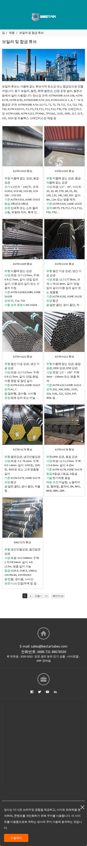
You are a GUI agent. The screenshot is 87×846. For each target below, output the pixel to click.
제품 (12, 33)
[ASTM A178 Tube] (64, 425)
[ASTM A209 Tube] (22, 239)
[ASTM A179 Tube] (22, 425)
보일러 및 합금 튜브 (31, 33)
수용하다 (16, 838)
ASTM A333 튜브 (22, 171)
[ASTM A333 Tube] (22, 146)
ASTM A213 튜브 (64, 356)
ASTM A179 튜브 (22, 449)
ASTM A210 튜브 (22, 356)
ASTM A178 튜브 (64, 449)
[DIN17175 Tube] (22, 518)
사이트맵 (73, 656)
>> (46, 595)
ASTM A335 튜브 (64, 171)
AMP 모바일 (43, 660)
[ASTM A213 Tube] (64, 332)
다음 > (38, 595)
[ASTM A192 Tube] (64, 239)
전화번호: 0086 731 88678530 (43, 651)
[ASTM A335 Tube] (64, 146)
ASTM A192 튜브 (64, 264)
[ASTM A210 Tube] (22, 332)
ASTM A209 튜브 (22, 264)
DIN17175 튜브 (22, 542)
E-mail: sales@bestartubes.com (43, 646)
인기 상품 (59, 656)
